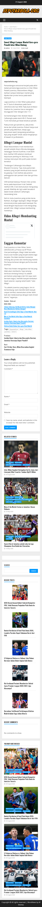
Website (7, 412)
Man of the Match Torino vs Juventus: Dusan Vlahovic (21, 491)
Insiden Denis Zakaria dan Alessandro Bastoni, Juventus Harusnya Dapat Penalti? (19, 322)
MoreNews (32, 902)
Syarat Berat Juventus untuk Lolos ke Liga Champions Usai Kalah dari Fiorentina (21, 528)
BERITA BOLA (9, 462)
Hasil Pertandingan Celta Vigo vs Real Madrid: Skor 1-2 (20, 312)
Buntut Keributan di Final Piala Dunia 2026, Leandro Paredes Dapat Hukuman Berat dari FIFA (19, 633)
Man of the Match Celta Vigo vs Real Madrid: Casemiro (18, 317)
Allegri (21, 329)
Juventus (7, 332)
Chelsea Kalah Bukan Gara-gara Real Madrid (18, 326)
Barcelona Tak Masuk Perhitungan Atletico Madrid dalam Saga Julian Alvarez (19, 712)
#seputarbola (14, 329)
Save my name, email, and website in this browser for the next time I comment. (21, 421)
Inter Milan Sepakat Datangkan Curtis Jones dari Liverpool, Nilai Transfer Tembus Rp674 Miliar (21, 454)
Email (6, 404)
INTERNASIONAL (27, 499)
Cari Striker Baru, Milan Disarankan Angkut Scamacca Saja (19, 347)
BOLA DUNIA (18, 462)
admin (8, 48)
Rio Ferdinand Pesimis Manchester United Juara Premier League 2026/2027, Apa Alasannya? (18, 686)
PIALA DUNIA (26, 772)
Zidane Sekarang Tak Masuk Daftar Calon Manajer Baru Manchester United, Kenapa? (19, 308)
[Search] (37, 20)
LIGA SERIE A (17, 502)
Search (7, 565)
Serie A (14, 332)
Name (7, 396)
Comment (8, 369)
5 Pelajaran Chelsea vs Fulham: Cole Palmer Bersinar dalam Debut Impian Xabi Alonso (19, 659)
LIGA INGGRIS (26, 848)
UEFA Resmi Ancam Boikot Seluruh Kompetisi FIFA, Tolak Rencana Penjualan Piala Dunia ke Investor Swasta (19, 605)
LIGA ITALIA (8, 38)
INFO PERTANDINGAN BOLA (13, 465)
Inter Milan (28, 329)
